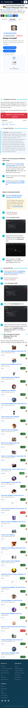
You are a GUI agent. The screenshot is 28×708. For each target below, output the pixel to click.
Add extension (18, 677)
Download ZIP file (10, 51)
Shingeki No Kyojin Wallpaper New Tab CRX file (15, 182)
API (1, 675)
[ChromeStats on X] (8, 700)
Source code (12, 124)
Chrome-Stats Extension (6, 668)
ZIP (6, 124)
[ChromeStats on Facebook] (5, 700)
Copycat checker (19, 670)
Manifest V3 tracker (19, 672)
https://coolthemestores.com (9, 9)
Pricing (16, 666)
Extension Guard (4, 670)
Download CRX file (10, 47)
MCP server (3, 677)
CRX (3, 124)
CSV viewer (17, 675)
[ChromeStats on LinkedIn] (2, 700)
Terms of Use (4, 695)
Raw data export (4, 679)
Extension (20, 9)
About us (3, 686)
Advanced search (19, 668)
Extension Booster (5, 672)
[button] (2, 2)
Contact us (3, 693)
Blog (2, 691)
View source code (9, 54)
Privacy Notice (4, 697)
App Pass (3, 666)
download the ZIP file (17, 206)
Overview (4, 19)
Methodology (4, 688)
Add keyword (18, 679)
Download (12, 19)
